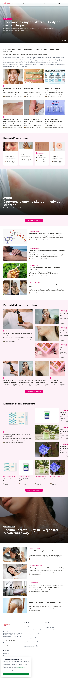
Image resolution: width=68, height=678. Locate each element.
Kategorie (6, 650)
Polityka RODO (34, 669)
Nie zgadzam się (16, 670)
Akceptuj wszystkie (16, 674)
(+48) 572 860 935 (9, 643)
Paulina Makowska (7, 32)
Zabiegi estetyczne (51, 3)
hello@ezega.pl (8, 645)
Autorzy (47, 622)
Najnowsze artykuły (15, 3)
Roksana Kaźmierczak (8, 536)
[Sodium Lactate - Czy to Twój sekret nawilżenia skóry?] (34, 520)
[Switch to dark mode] (63, 3)
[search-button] (60, 3)
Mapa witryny (50, 669)
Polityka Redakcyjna (42, 669)
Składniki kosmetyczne (42, 3)
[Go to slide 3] (65, 40)
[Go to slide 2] (64, 40)
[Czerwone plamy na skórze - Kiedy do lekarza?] (34, 192)
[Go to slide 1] (62, 40)
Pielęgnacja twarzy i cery (32, 3)
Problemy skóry (23, 3)
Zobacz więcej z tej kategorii (33, 220)
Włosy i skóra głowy (51, 117)
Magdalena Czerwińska (50, 630)
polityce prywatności (20, 667)
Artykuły (26, 622)
